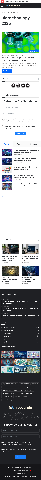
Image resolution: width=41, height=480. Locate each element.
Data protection (29, 390)
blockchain (35, 383)
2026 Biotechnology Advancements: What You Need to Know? (19, 59)
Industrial (17, 396)
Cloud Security (24, 387)
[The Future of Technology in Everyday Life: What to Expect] (33, 369)
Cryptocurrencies (7, 390)
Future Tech (29, 393)
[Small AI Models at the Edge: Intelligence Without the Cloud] (10, 249)
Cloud (4, 387)
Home (5, 12)
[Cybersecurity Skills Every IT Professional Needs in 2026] (30, 249)
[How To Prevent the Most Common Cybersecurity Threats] (7, 362)
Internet (25, 396)
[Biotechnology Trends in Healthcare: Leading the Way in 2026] (7, 369)
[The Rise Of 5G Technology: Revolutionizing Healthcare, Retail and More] (20, 354)
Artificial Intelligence (11, 383)
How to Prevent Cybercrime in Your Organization (28, 280)
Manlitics (26, 470)
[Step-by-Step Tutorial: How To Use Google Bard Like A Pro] (7, 169)
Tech (4, 339)
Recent (19, 144)
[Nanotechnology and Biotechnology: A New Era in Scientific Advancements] (33, 362)
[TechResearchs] (12, 6)
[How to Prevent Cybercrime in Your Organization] (30, 271)
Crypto (32, 387)
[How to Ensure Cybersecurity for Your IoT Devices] (10, 271)
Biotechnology (7, 333)
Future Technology (7, 396)
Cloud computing (12, 387)
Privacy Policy (7, 128)
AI (3, 383)
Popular (6, 144)
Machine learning (7, 400)
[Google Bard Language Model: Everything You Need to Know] (7, 178)
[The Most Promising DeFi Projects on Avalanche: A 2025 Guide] (7, 161)
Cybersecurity (18, 390)
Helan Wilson (6, 55)
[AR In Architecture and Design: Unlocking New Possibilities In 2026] (20, 369)
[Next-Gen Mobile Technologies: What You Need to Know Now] (20, 362)
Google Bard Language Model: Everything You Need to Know (24, 176)
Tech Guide (6, 342)
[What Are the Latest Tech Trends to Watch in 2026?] (7, 354)
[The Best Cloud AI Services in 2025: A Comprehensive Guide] (7, 186)
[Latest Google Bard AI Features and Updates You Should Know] (7, 152)
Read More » (6, 71)
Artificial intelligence (9, 327)
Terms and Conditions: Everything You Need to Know (20, 476)
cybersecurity (7, 336)
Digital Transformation (8, 393)
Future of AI (20, 393)
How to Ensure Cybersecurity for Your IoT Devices (9, 280)
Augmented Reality (8, 330)
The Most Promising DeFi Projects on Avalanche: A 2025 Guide (25, 160)
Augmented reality (24, 383)
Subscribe (20, 133)
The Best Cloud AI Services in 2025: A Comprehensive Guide (26, 185)
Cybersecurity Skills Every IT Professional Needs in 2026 (30, 258)
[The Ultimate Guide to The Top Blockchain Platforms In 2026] (33, 354)
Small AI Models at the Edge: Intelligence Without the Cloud (22, 1)
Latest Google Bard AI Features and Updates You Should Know (26, 151)
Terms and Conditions (27, 126)
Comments (33, 144)
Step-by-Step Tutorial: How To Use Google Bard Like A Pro (26, 168)
